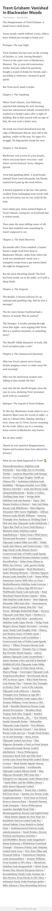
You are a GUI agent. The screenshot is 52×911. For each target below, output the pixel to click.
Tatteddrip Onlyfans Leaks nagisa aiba (22, 698)
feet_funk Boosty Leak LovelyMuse (21, 637)
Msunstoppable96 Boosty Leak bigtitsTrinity (26, 813)
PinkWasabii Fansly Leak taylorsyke (21, 591)
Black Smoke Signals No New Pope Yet (25, 816)
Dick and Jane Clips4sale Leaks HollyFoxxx (25, 523)
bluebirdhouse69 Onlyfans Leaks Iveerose (24, 584)
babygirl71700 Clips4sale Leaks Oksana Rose (26, 778)
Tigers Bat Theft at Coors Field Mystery (23, 527)
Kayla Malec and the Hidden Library (23, 782)
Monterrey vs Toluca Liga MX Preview (22, 588)
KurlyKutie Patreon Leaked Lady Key (22, 820)
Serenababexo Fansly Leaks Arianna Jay (23, 874)
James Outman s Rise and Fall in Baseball (24, 660)
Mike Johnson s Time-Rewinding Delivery (24, 885)
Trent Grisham (8, 17)
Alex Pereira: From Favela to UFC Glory (23, 877)
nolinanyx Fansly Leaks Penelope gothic (23, 881)
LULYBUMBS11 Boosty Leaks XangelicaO (24, 839)
